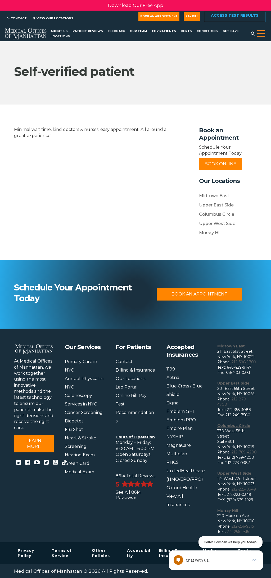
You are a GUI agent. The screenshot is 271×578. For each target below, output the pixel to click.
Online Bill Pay (131, 395)
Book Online (220, 163)
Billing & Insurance (135, 370)
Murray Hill (210, 232)
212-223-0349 (244, 489)
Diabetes (74, 420)
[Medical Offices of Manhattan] (26, 33)
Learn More (33, 443)
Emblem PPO (181, 419)
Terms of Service (62, 553)
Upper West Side (217, 223)
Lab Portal (127, 387)
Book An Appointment (199, 294)
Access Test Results (235, 15)
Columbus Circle (216, 214)
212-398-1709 (244, 362)
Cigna (172, 402)
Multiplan (176, 453)
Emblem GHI (180, 411)
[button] (261, 34)
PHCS (172, 462)
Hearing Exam (80, 454)
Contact (18, 18)
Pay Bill (192, 16)
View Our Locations (54, 18)
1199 (170, 369)
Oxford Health (181, 487)
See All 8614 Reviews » (128, 495)
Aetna (172, 377)
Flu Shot (74, 429)
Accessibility (138, 553)
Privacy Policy (26, 553)
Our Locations (130, 378)
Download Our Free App (135, 5)
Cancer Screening (84, 412)
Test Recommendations (135, 412)
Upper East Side (216, 205)
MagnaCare (178, 445)
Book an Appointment (159, 16)
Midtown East (214, 195)
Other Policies (101, 553)
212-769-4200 (244, 452)
